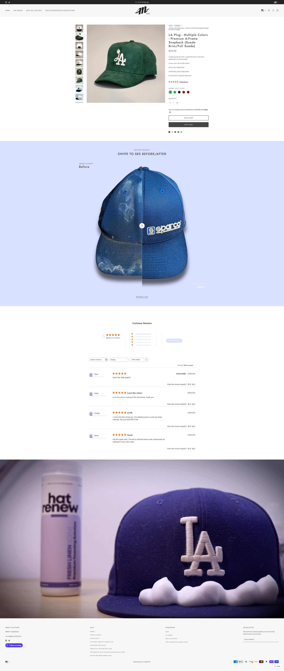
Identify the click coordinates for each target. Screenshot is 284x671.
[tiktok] (9, 2)
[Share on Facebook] (169, 132)
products (177, 25)
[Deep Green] (170, 92)
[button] (181, 132)
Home (170, 25)
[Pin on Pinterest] (175, 132)
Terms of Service (95, 635)
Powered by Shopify (142, 662)
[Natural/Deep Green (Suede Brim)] (175, 92)
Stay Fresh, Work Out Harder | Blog (101, 642)
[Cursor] (142, 225)
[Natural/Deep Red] (183, 92)
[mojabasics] (142, 10)
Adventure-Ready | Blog (98, 645)
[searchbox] (96, 359)
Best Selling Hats (171, 638)
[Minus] (170, 103)
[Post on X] (172, 132)
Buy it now (188, 125)
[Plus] (177, 103)
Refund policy (94, 638)
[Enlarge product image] (126, 64)
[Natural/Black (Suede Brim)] (179, 92)
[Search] (269, 10)
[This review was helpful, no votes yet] (188, 384)
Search (92, 631)
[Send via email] (178, 132)
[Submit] (275, 639)
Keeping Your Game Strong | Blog (100, 655)
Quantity (172, 99)
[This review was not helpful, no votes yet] (193, 384)
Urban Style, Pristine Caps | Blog (101, 648)
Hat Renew (169, 635)
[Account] (273, 10)
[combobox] (119, 360)
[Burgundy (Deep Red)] (188, 92)
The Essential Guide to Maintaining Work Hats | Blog (107, 652)
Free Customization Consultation (177, 642)
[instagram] (6, 2)
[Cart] (277, 10)
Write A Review (174, 341)
